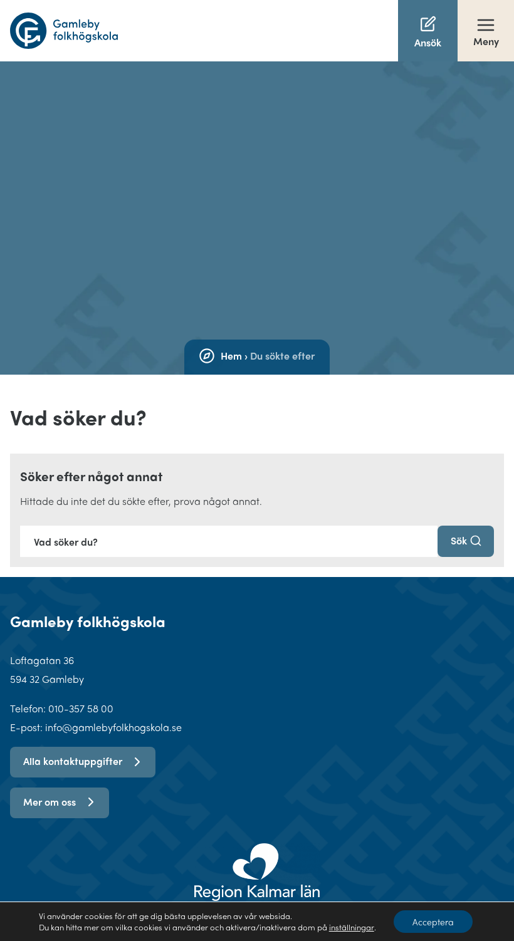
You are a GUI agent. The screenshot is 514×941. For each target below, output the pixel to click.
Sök (459, 540)
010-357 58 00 (80, 708)
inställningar (351, 927)
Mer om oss (49, 801)
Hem (231, 355)
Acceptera (433, 921)
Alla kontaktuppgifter (72, 761)
